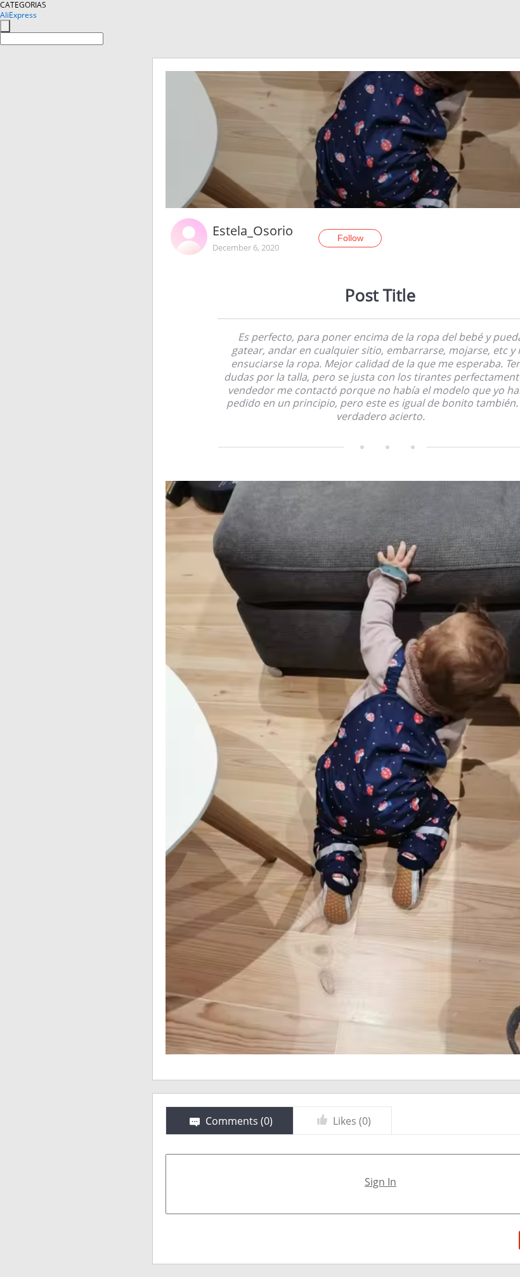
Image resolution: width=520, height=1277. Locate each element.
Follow (350, 238)
